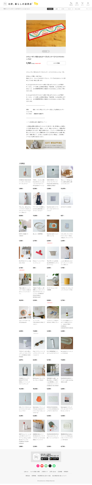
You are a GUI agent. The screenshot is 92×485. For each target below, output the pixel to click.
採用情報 (34, 475)
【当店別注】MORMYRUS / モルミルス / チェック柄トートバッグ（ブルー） (53, 435)
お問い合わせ (53, 471)
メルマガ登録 (56, 63)
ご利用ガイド (44, 471)
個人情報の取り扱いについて (59, 475)
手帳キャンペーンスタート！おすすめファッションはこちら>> (16, 8)
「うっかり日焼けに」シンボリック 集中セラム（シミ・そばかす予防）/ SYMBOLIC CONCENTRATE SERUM (67, 324)
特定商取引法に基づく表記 (44, 475)
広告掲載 (60, 471)
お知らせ (26, 471)
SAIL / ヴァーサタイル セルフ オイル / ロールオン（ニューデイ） (25, 409)
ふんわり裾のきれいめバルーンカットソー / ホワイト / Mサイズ (67, 262)
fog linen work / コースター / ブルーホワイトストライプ (53, 208)
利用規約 (66, 471)
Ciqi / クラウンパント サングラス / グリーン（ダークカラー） (39, 353)
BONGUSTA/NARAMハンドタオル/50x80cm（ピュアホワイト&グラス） (53, 409)
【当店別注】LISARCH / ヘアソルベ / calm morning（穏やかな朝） (67, 380)
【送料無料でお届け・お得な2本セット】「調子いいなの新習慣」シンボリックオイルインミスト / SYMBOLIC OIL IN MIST (53, 382)
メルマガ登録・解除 (35, 471)
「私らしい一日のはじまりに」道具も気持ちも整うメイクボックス (66, 181)
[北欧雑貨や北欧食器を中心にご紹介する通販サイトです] (20, 3)
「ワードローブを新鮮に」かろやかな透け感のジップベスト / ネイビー (39, 208)
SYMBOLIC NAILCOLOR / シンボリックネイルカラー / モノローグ (25, 181)
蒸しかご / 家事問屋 (37, 234)
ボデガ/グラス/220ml (66, 207)
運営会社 (28, 475)
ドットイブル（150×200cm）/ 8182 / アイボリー (39, 322)
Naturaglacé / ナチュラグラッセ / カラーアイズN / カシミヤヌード (67, 409)
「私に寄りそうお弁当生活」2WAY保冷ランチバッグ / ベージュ (53, 262)
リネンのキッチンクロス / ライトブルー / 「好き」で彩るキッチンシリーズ (67, 235)
